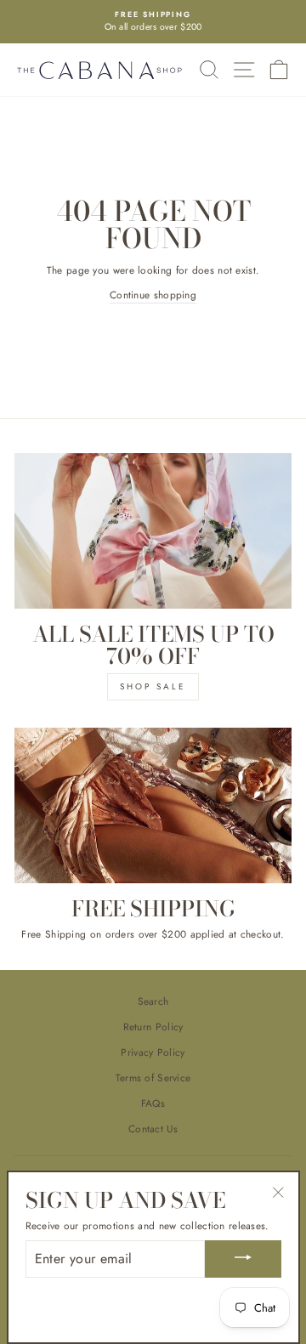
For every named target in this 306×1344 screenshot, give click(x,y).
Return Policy (153, 1026)
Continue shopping (153, 294)
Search (153, 1001)
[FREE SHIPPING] (153, 805)
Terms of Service (153, 1077)
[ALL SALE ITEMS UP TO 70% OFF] (153, 531)
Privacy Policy (152, 1052)
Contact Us (153, 1128)
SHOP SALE (153, 686)
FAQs (153, 1103)
